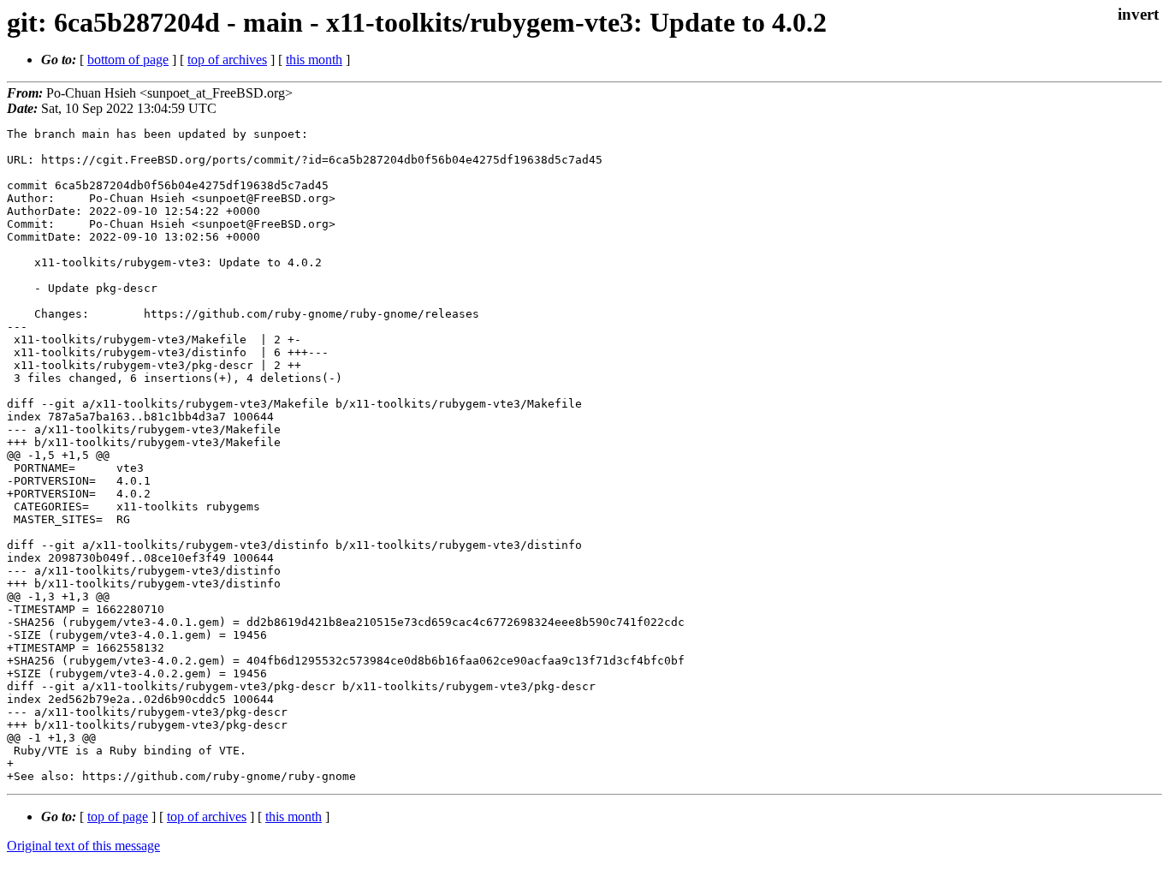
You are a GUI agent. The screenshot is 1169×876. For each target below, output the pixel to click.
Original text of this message (83, 845)
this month (314, 59)
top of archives (227, 59)
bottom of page (128, 59)
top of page (117, 816)
